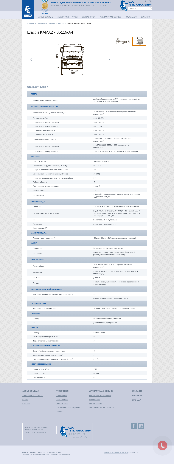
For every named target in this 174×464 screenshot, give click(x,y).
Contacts (145, 17)
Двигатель (35, 156)
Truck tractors (62, 399)
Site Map (136, 400)
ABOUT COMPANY (45, 17)
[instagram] (141, 426)
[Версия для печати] (145, 24)
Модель (34, 94)
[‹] (31, 59)
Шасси (60, 23)
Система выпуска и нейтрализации (46, 289)
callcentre (80, 437)
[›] (109, 59)
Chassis (59, 411)
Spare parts (131, 17)
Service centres (95, 403)
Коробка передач (38, 201)
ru (146, 1)
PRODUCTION (63, 17)
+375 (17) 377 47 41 (99, 5)
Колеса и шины (37, 259)
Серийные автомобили (46, 23)
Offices (25, 399)
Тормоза (34, 327)
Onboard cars (62, 403)
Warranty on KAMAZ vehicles (101, 407)
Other (75, 17)
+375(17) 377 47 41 (76, 434)
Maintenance (94, 399)
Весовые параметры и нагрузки (44, 106)
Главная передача (38, 233)
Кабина (34, 243)
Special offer (88, 17)
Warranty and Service (110, 17)
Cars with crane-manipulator (68, 407)
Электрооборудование (41, 364)
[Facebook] (134, 426)
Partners (137, 395)
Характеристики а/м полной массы (46, 346)
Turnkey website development (116, 453)
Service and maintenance (100, 396)
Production (62, 391)
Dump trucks (61, 396)
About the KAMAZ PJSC (32, 396)
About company (30, 391)
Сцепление (35, 313)
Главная (30, 23)
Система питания (38, 303)
